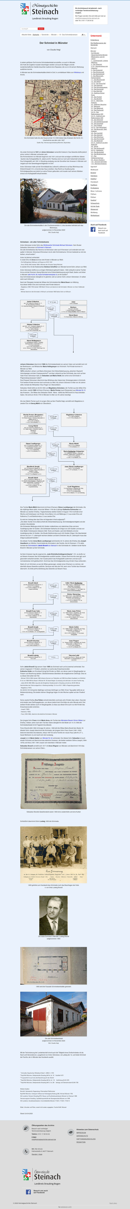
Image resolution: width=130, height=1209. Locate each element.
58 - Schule (94, 146)
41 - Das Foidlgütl (96, 125)
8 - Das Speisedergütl (97, 74)
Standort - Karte (37, 1154)
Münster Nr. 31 (81, 390)
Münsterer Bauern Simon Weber (72, 720)
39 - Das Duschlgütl (97, 123)
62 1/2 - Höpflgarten (97, 150)
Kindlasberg (95, 188)
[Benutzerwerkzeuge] (83, 34)
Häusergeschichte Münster (99, 55)
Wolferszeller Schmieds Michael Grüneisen (58, 245)
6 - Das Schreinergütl (97, 72)
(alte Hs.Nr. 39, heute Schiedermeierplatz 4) (42, 274)
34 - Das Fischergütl (97, 110)
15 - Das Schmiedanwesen (99, 87)
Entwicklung (95, 40)
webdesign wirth (66, 1207)
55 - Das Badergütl (97, 141)
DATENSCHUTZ (82, 1136)
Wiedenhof (94, 209)
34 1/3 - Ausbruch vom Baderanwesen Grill (98, 117)
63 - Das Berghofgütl (97, 152)
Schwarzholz (95, 203)
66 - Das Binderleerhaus (98, 154)
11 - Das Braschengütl (98, 80)
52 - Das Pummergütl (97, 139)
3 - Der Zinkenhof (96, 64)
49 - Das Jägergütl (96, 135)
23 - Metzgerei (95, 106)
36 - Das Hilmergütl (97, 120)
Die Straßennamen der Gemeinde (98, 44)
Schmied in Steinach (44, 247)
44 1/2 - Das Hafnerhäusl (98, 127)
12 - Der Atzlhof (96, 82)
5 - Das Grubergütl (96, 70)
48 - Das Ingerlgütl (96, 133)
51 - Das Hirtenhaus (97, 137)
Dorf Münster (95, 53)
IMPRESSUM (81, 1133)
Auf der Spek (95, 206)
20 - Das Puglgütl (96, 97)
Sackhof (93, 200)
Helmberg (94, 176)
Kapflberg (94, 185)
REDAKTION (81, 1142)
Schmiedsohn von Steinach (42, 545)
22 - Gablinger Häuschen (98, 104)
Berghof (93, 173)
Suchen (41, 29)
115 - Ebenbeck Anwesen (99, 164)
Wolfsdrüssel (95, 215)
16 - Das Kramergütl (97, 89)
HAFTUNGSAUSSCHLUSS (86, 1139)
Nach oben (113, 1203)
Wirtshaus (77, 72)
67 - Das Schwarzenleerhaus (97, 157)
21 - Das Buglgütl (96, 99)
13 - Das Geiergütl (96, 85)
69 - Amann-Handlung (98, 160)
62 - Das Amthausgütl (97, 148)
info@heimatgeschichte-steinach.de (87, 18)
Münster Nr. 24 (47, 738)
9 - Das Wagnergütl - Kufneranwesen (97, 77)
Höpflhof (93, 179)
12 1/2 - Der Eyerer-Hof (98, 83)
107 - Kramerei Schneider (99, 162)
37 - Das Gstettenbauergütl (99, 122)
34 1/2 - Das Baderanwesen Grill (97, 113)
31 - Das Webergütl (97, 108)
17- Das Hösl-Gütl (96, 91)
